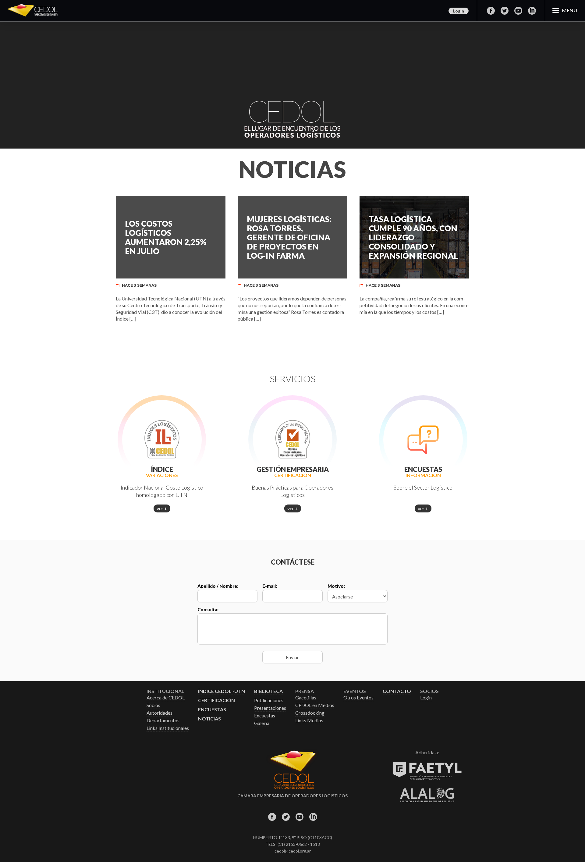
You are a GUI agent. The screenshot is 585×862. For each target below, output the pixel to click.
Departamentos (163, 720)
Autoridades (159, 713)
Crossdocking (309, 713)
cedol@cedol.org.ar (293, 850)
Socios (153, 705)
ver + (162, 508)
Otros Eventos (358, 697)
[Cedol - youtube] (518, 11)
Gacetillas (305, 697)
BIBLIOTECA (268, 691)
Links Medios (309, 720)
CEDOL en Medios (314, 705)
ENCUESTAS (212, 709)
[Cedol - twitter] (504, 11)
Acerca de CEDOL (166, 697)
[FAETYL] (427, 779)
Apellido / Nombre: (217, 586)
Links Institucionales (168, 728)
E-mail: (269, 586)
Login (458, 10)
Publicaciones (268, 700)
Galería (261, 723)
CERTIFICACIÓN (216, 700)
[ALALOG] (427, 800)
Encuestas (264, 715)
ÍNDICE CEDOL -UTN (221, 691)
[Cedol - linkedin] (532, 11)
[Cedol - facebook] (491, 11)
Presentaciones (270, 708)
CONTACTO (397, 691)
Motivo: (336, 586)
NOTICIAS (209, 718)
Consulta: (207, 609)
